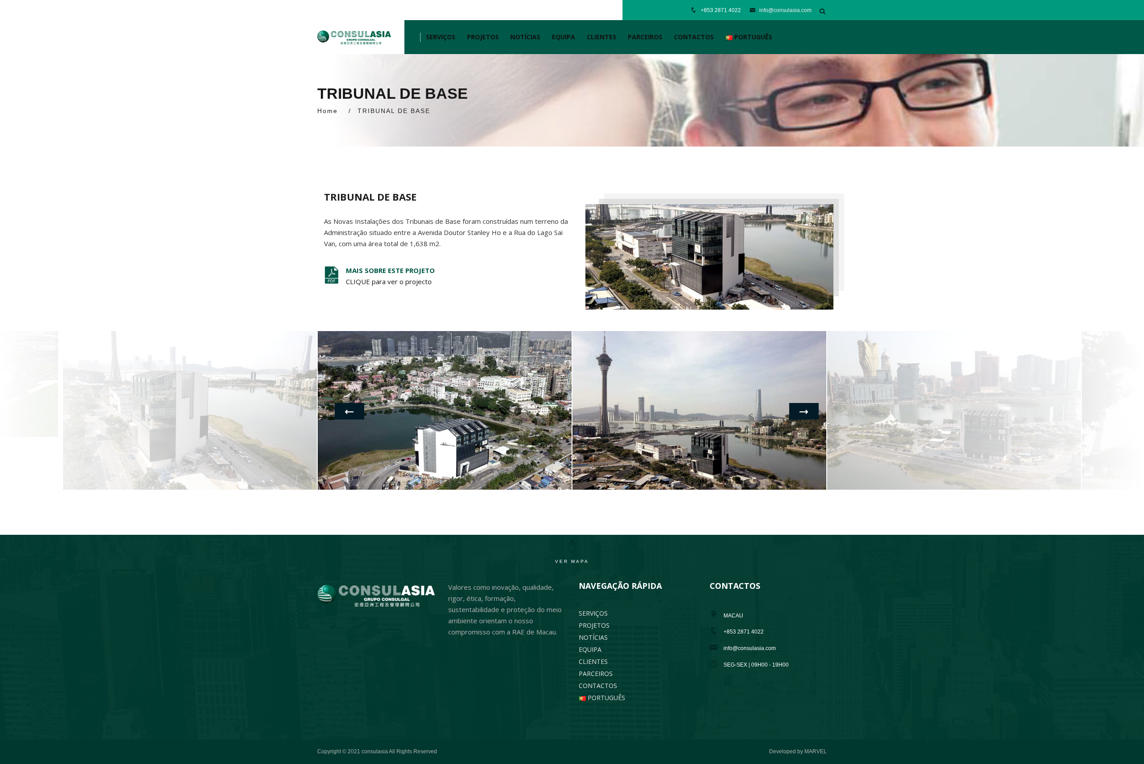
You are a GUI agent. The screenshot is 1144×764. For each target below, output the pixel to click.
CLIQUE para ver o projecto (389, 281)
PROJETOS (483, 37)
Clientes (601, 37)
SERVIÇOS (440, 37)
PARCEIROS (645, 37)
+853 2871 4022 (721, 10)
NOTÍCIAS (525, 37)
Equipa (563, 37)
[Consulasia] (354, 37)
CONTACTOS (694, 37)
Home (327, 110)
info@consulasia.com (785, 10)
